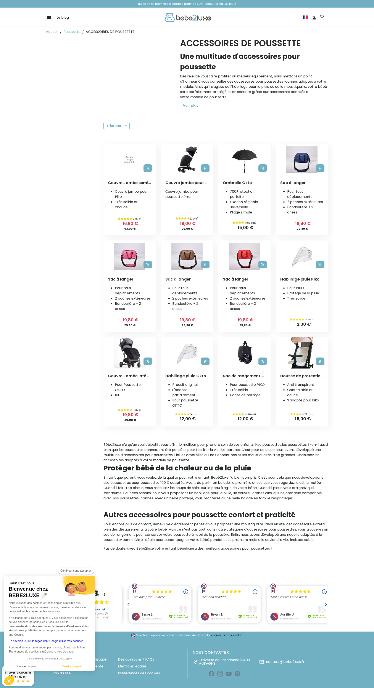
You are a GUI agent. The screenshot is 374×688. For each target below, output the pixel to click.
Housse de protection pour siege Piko (317, 375)
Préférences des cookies (139, 673)
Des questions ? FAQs (136, 659)
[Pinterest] (237, 674)
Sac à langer (293, 182)
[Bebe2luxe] (187, 17)
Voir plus (190, 105)
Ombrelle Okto (237, 182)
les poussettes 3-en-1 (300, 444)
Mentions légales (132, 666)
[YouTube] (229, 674)
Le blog (63, 17)
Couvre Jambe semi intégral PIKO (141, 182)
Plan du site (61, 673)
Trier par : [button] (115, 125)
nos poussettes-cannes (133, 498)
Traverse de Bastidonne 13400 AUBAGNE (221, 662)
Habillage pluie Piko (299, 279)
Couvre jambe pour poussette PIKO (200, 182)
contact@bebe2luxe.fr (282, 661)
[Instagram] (220, 674)
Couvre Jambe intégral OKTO (137, 375)
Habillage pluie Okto (185, 375)
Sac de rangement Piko (246, 375)
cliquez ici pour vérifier (227, 635)
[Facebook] (211, 674)
